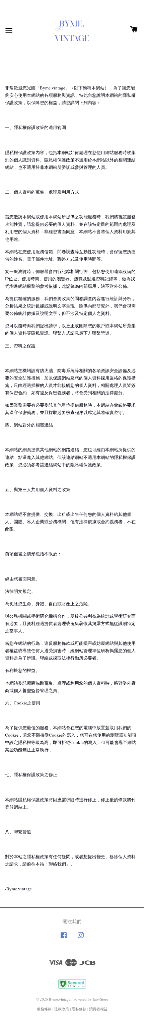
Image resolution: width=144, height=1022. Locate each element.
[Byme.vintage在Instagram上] (80, 938)
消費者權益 (98, 1008)
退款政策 (61, 1008)
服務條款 (44, 1008)
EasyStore (100, 999)
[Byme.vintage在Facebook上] (63, 938)
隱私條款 (79, 1008)
